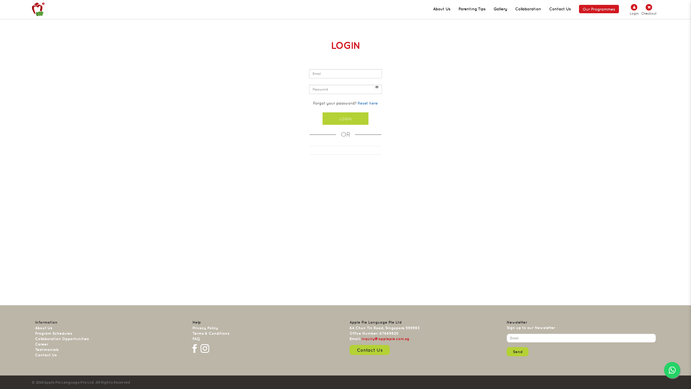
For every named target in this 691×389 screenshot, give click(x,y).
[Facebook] (194, 348)
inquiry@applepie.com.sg (385, 339)
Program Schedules (53, 333)
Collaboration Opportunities (62, 339)
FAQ (196, 339)
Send (518, 352)
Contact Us (46, 355)
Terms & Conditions (210, 333)
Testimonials (47, 349)
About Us (43, 328)
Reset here (368, 103)
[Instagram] (205, 348)
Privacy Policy (205, 328)
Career (41, 344)
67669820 (389, 333)
